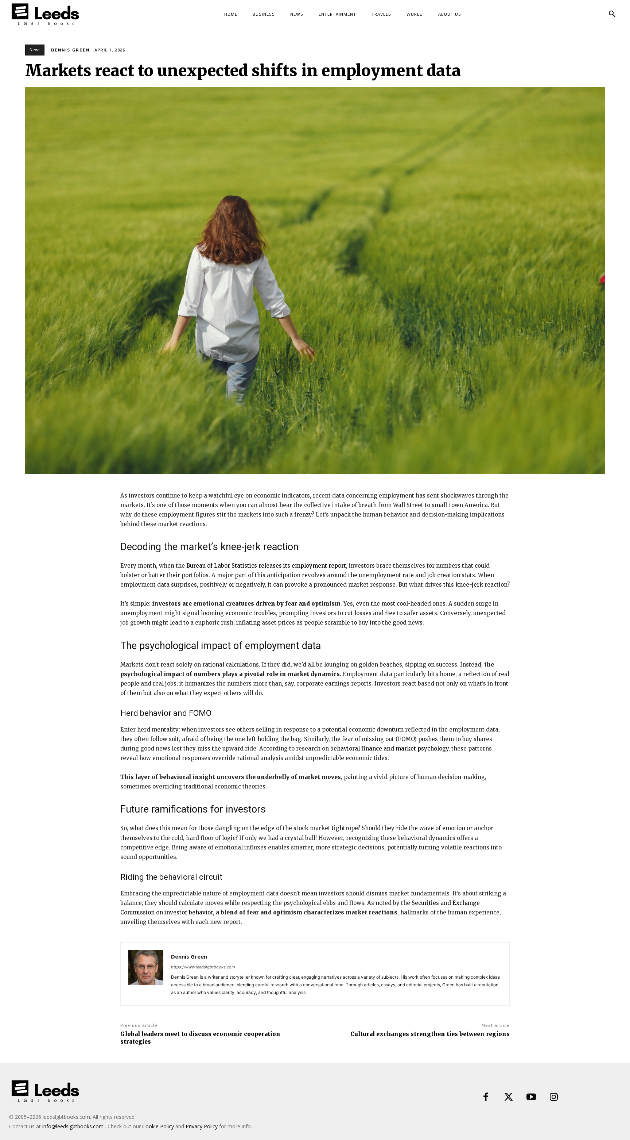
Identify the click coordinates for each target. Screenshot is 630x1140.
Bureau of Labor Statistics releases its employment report (266, 565)
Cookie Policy (158, 1126)
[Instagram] (554, 1097)
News (35, 49)
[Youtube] (531, 1097)
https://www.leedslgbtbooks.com (203, 967)
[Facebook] (486, 1097)
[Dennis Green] (145, 974)
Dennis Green (70, 50)
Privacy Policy (202, 1126)
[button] (612, 14)
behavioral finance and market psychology (389, 748)
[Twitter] (508, 1097)
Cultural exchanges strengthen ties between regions (430, 1033)
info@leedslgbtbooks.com (73, 1126)
